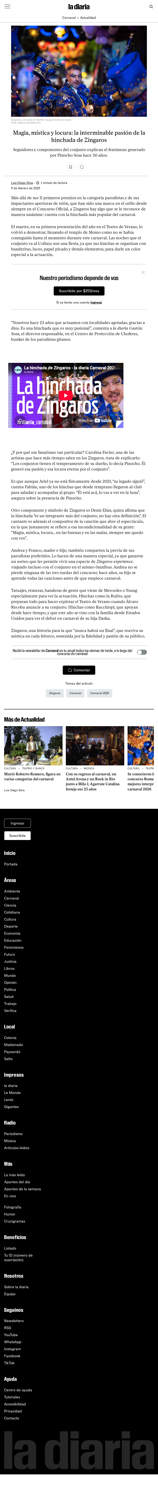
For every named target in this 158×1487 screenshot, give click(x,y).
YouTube (11, 1335)
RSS (7, 1328)
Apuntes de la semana (22, 1189)
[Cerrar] (143, 273)
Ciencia (10, 905)
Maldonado (13, 1045)
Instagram (12, 1349)
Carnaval (69, 18)
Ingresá (96, 302)
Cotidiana (12, 912)
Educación (12, 940)
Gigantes (11, 1107)
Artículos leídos (16, 1148)
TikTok (9, 1363)
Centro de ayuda (18, 1390)
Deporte (11, 926)
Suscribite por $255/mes (79, 291)
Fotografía (12, 1207)
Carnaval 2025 (99, 693)
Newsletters (14, 1321)
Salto (8, 1059)
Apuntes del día (17, 1182)
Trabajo (10, 1003)
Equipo (9, 1294)
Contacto (11, 1418)
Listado (10, 1248)
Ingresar (17, 823)
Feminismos (13, 947)
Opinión (10, 982)
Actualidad (88, 18)
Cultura (10, 919)
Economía (12, 933)
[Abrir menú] (7, 6)
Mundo (10, 975)
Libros (9, 968)
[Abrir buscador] (151, 7)
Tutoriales (12, 1397)
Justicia (10, 961)
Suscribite (17, 835)
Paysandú (12, 1052)
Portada (10, 864)
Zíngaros (54, 693)
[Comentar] (82, 167)
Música (10, 1141)
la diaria (10, 1085)
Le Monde (12, 1092)
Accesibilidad (15, 1404)
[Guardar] (70, 167)
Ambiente (12, 891)
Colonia (10, 1037)
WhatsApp (12, 1342)
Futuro (9, 954)
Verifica (10, 1010)
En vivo (10, 1196)
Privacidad (13, 1411)
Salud (9, 996)
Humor (9, 1214)
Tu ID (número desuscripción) (18, 1257)
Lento (8, 1099)
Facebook (12, 1356)
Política (10, 989)
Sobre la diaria (16, 1287)
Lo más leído (14, 1175)
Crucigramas (14, 1221)
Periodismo (13, 1134)
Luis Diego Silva (22, 183)
